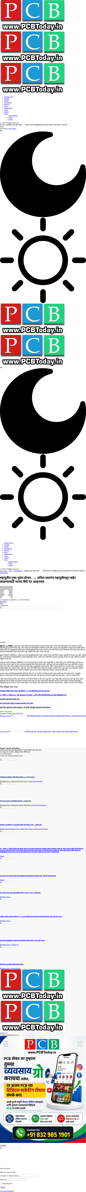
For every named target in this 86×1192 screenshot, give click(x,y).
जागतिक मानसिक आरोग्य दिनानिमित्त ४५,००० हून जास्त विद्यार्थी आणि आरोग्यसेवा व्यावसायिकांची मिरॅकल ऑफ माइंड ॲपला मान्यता (31, 916)
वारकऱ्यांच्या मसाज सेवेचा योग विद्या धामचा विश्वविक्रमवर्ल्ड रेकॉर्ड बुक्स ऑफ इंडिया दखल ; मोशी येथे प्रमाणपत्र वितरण (28, 876)
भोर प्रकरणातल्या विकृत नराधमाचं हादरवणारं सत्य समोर (16, 703)
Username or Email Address (9, 1176)
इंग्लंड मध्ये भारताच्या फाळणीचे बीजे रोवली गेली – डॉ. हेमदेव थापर (15, 801)
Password (3, 1180)
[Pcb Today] (32, 62)
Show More (12, 128)
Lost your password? (7, 1191)
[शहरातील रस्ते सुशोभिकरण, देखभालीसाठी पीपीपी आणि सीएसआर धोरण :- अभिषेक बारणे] (8, 808)
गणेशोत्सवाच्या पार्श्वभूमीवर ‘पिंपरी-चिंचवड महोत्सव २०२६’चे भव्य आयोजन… (18, 777)
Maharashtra (4, 573)
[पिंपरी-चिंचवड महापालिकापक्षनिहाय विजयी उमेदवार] (8, 947)
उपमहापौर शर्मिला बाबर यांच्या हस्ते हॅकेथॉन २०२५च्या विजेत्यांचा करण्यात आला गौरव (25, 691)
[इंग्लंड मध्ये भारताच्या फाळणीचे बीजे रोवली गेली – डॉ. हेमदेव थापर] (8, 784)
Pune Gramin (28, 781)
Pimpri (21, 781)
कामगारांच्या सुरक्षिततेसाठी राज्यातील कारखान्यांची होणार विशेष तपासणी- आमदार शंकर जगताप (22, 940)
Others (2, 856)
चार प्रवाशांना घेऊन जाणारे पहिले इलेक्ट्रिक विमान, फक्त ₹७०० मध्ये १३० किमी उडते (20, 893)
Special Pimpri (38, 781)
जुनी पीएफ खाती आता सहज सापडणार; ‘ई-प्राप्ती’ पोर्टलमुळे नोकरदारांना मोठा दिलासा (25, 707)
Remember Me (7, 1183)
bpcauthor (3, 602)
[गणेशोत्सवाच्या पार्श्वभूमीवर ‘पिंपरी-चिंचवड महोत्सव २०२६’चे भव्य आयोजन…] (8, 760)
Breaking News (5, 781)
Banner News (4, 829)
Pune (25, 805)
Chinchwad (14, 781)
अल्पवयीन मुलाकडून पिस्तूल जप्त (10, 699)
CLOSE (3, 1145)
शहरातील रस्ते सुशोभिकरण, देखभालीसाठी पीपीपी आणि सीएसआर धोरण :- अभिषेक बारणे (21, 825)
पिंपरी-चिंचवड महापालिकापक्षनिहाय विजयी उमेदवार (12, 964)
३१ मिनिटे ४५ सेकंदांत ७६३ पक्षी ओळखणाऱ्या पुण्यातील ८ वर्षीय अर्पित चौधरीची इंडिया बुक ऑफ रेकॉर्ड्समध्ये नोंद (33, 695)
